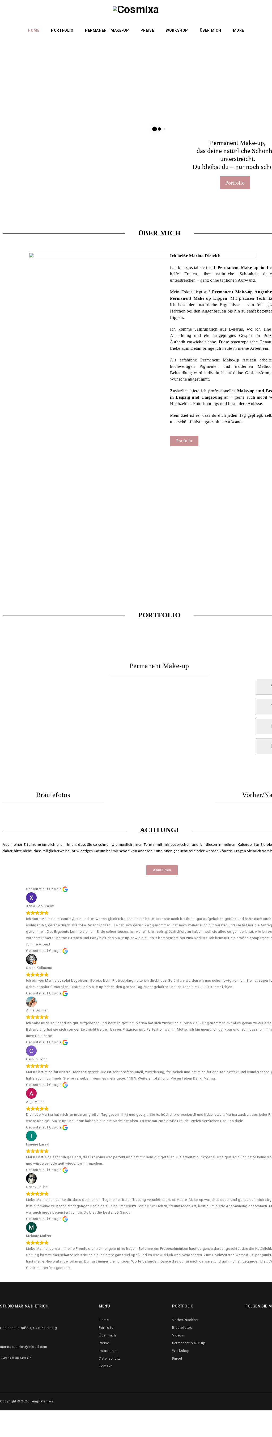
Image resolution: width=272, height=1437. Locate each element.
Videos (178, 1335)
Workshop (177, 30)
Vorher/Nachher (185, 1320)
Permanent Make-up (107, 30)
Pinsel (177, 1358)
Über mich (210, 30)
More (238, 30)
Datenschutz (109, 1358)
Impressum (108, 1351)
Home (33, 30)
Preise (147, 30)
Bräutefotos (53, 795)
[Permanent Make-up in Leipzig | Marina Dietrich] (136, 19)
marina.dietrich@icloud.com (23, 1347)
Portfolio (62, 30)
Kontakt (105, 1366)
